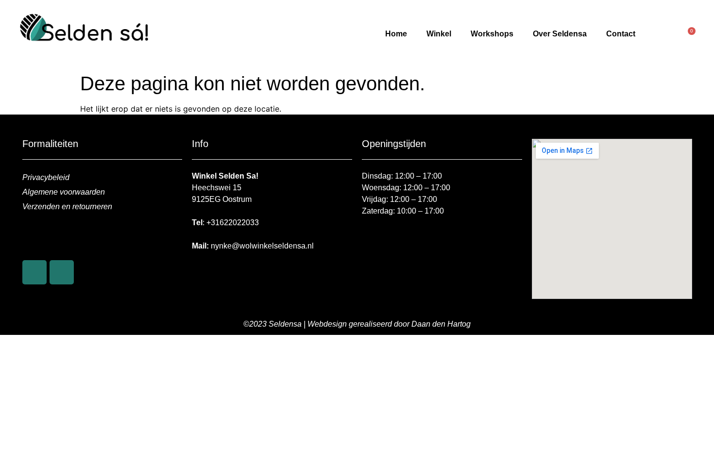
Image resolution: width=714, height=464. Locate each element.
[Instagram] (62, 272)
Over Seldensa (560, 34)
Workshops (492, 34)
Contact (620, 34)
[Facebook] (34, 272)
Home (396, 34)
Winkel (438, 34)
